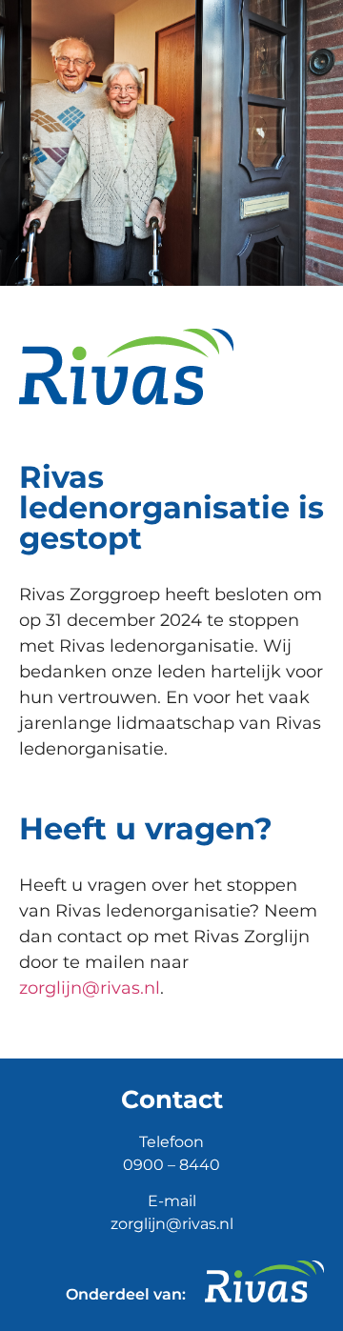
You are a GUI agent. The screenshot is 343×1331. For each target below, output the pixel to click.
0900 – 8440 (171, 1165)
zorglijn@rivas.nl (89, 988)
